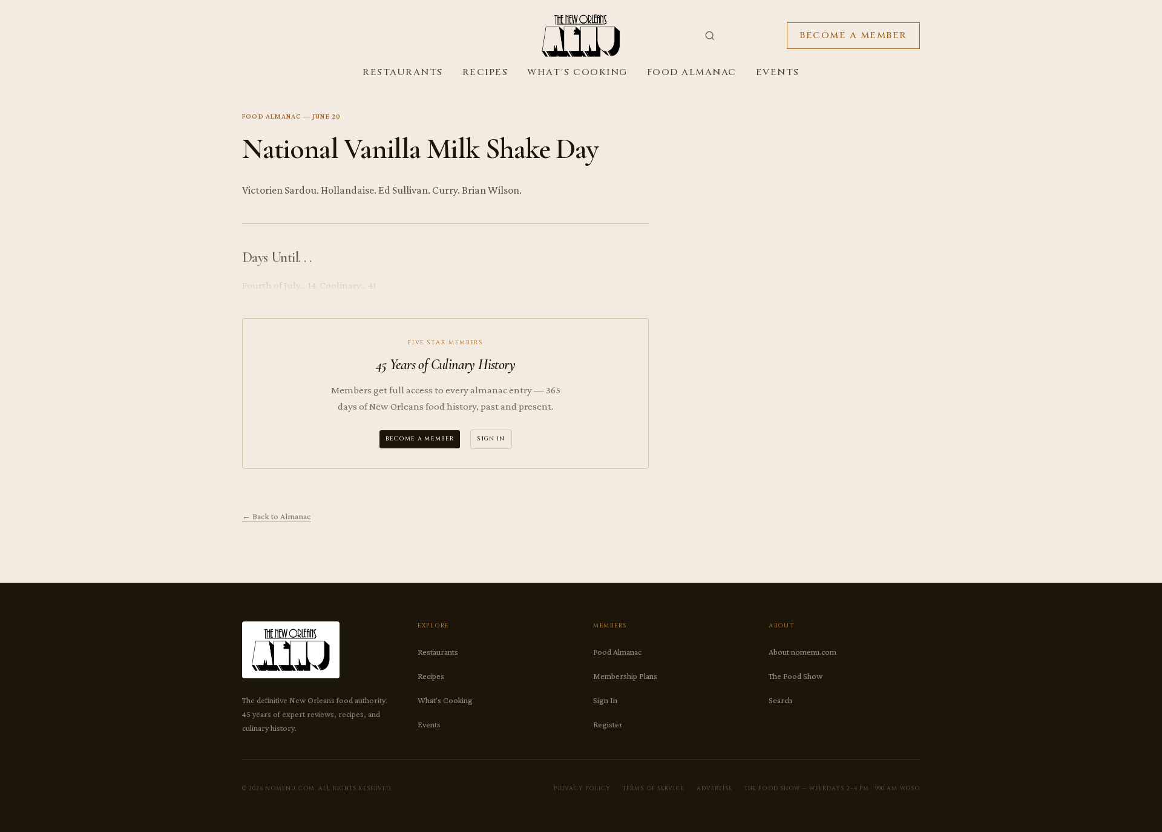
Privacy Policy (582, 788)
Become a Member (853, 35)
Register (608, 724)
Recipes (485, 72)
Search (780, 700)
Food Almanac (692, 72)
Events (777, 72)
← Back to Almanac (276, 516)
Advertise (714, 788)
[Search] (709, 35)
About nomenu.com (802, 652)
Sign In (491, 439)
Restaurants (403, 72)
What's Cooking (577, 72)
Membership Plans (625, 676)
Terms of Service (653, 788)
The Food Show (795, 676)
